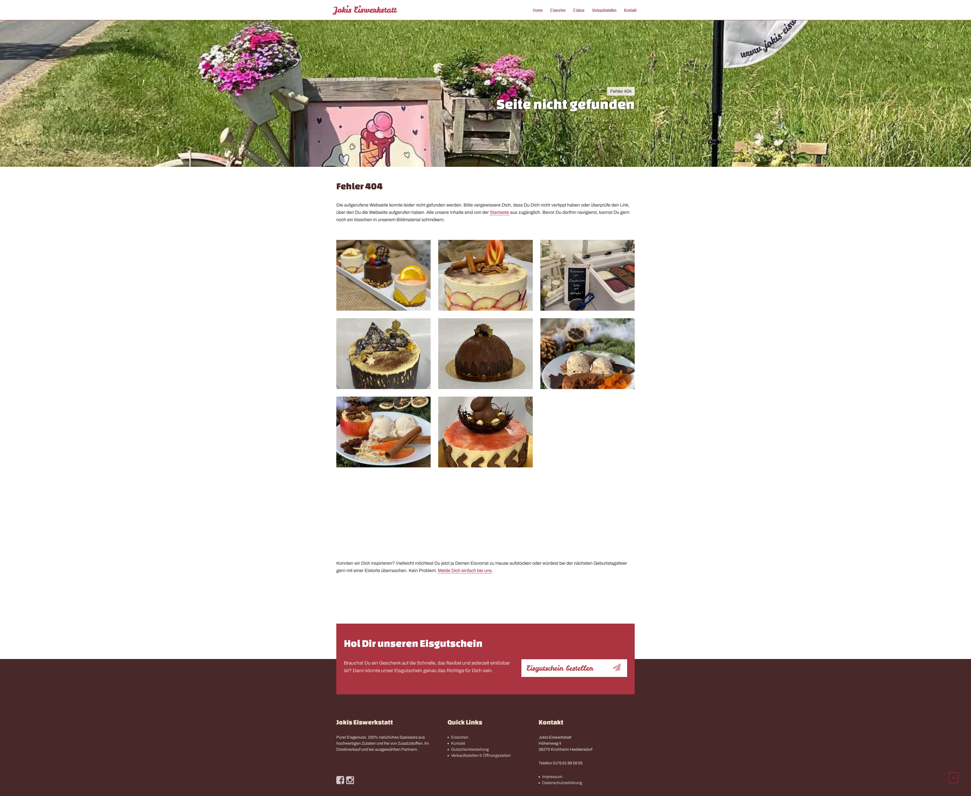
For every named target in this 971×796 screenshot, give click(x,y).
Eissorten (558, 10)
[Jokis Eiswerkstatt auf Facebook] (340, 780)
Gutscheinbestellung (470, 749)
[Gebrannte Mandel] (383, 510)
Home (538, 10)
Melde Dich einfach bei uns (465, 570)
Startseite (499, 212)
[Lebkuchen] (587, 353)
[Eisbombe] (485, 353)
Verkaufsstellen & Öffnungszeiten (481, 755)
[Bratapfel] (383, 432)
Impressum (552, 777)
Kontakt (630, 10)
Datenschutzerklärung (562, 783)
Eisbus (578, 10)
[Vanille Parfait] (383, 353)
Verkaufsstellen (604, 10)
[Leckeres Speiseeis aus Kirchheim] (365, 10)
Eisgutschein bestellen (559, 668)
